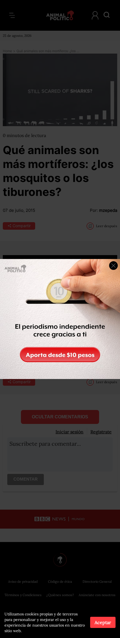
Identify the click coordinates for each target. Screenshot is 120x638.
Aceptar (103, 622)
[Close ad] (113, 265)
